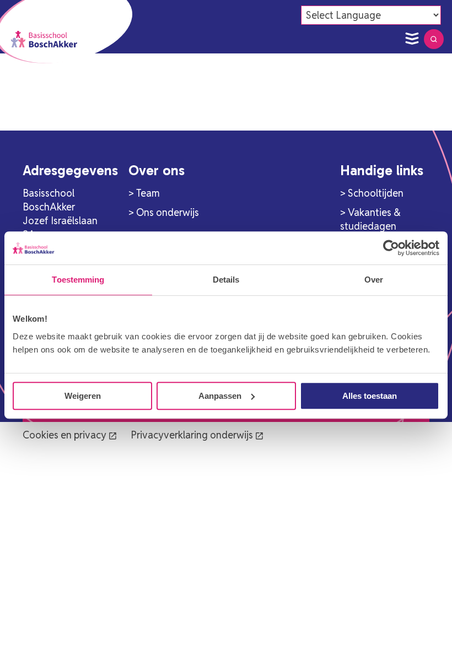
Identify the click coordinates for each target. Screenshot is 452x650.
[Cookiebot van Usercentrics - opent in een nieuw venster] (391, 248)
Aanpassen (219, 395)
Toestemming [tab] (78, 279)
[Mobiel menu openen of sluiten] (412, 39)
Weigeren (82, 395)
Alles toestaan (369, 395)
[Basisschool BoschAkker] (44, 39)
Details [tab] (226, 279)
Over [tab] (373, 279)
